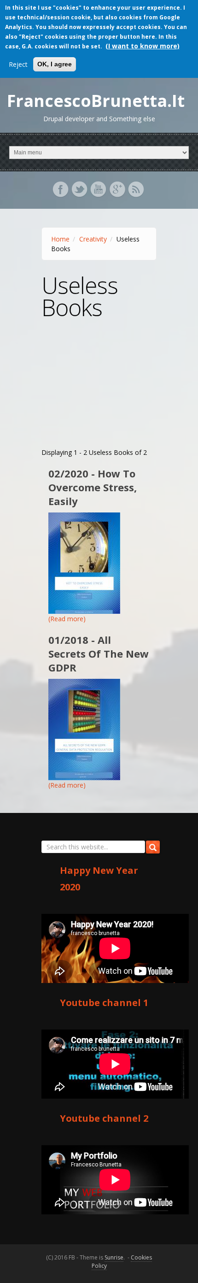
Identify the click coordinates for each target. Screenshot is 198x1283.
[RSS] (137, 193)
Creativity (93, 239)
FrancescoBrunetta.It (96, 101)
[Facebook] (61, 193)
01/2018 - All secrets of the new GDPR (98, 653)
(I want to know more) (142, 45)
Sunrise (114, 1257)
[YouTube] (99, 193)
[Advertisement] (99, 389)
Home (60, 239)
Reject (18, 64)
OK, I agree (54, 64)
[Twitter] (80, 193)
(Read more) (67, 618)
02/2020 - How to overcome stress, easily (92, 487)
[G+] (118, 193)
